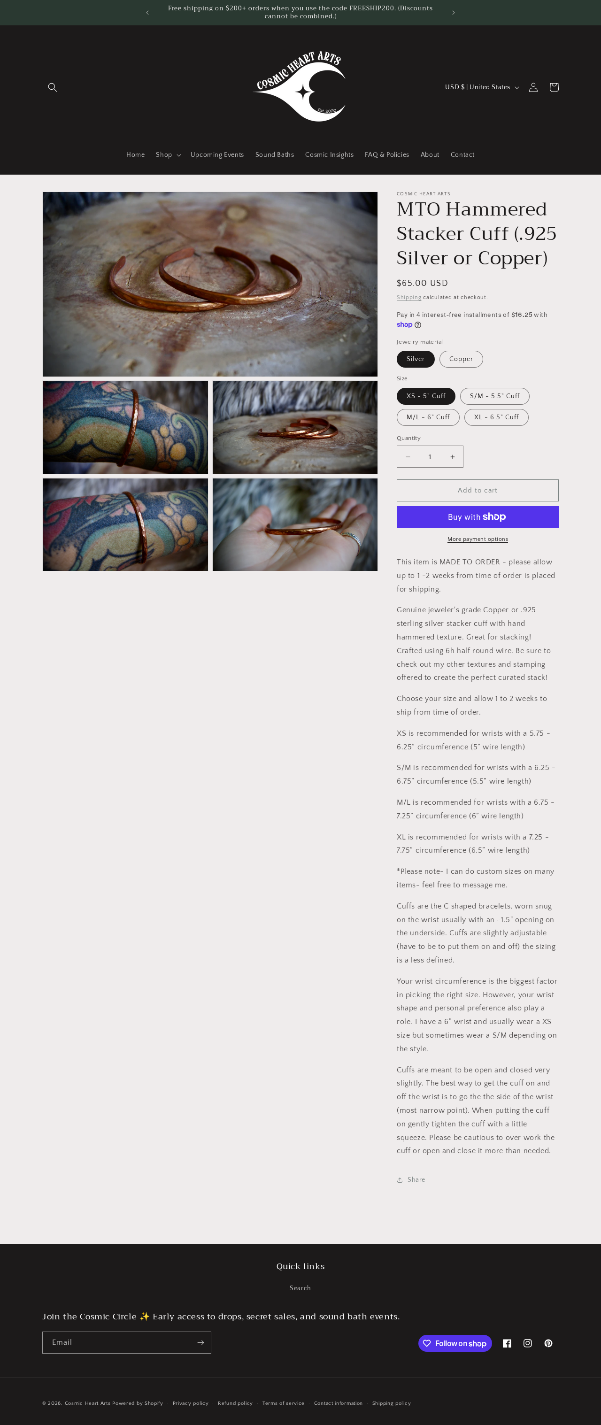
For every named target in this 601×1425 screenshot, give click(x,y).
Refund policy (235, 1403)
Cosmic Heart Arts (88, 1403)
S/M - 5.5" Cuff (495, 396)
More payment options (477, 539)
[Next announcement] (453, 12)
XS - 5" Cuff (426, 396)
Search (300, 1288)
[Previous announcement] (147, 12)
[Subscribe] (200, 1343)
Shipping (409, 297)
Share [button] (416, 1180)
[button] (52, 87)
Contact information (338, 1403)
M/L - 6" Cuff (428, 417)
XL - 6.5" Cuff (496, 417)
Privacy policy (191, 1403)
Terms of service (283, 1403)
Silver (416, 359)
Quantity (409, 438)
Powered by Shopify (137, 1403)
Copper (461, 359)
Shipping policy (391, 1403)
